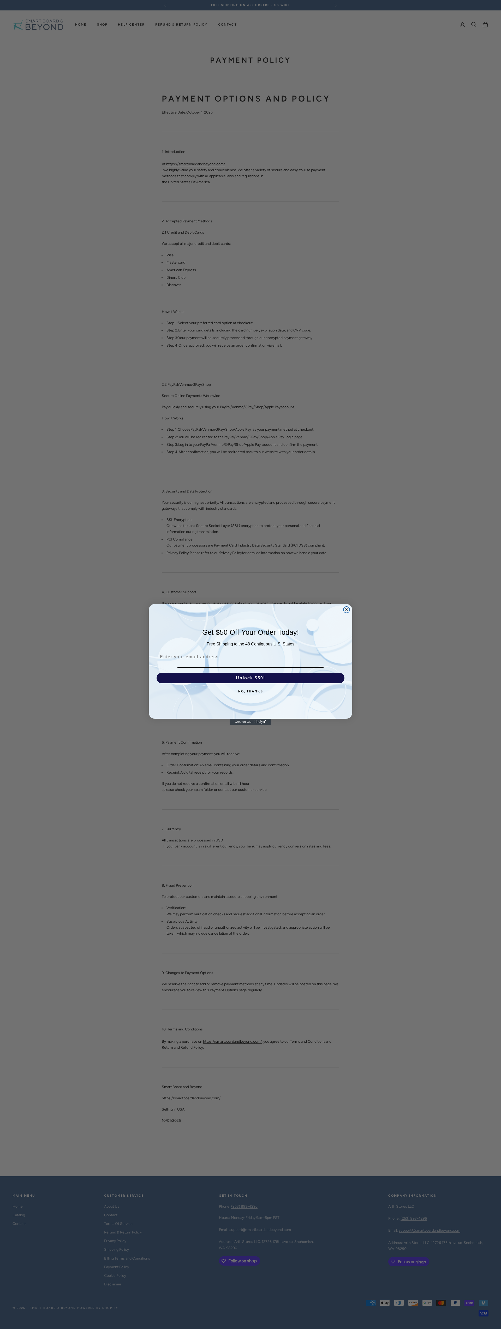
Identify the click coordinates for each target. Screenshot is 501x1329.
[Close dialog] (346, 610)
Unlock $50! (250, 678)
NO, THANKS (250, 691)
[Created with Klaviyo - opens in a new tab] (250, 722)
